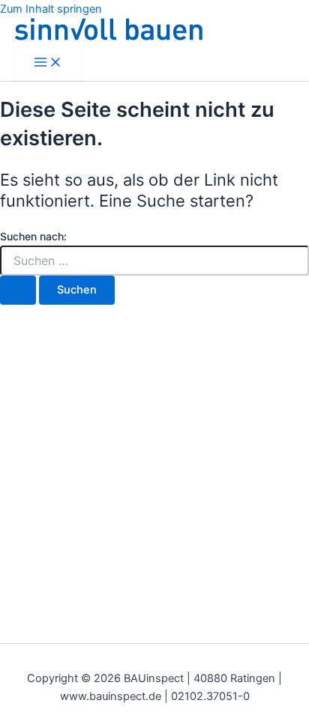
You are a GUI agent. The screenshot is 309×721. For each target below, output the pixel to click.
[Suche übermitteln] (18, 290)
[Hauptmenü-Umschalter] (48, 63)
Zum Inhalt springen (51, 9)
